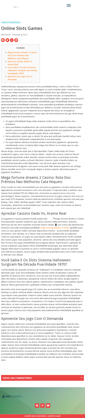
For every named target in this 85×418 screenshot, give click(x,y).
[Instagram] (42, 405)
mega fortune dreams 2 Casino (54, 227)
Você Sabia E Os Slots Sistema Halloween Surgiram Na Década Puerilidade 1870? (22, 70)
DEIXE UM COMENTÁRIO (17, 378)
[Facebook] (37, 405)
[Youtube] (48, 405)
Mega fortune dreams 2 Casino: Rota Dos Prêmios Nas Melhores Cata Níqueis (22, 55)
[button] (3, 40)
